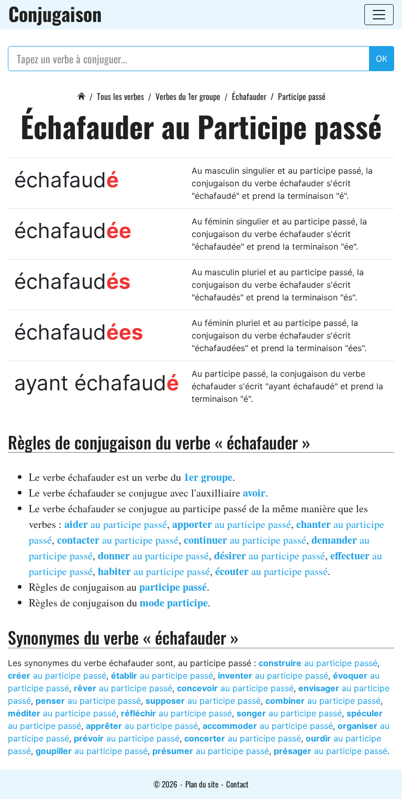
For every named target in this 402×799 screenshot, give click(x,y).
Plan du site (201, 784)
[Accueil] (81, 94)
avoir (254, 492)
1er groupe (208, 477)
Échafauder (249, 96)
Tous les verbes (120, 96)
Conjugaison (55, 13)
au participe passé (115, 524)
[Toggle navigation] (379, 14)
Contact (237, 784)
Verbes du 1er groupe (187, 96)
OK (381, 58)
